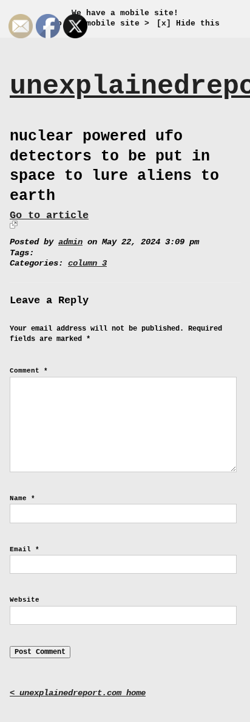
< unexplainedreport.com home (78, 693)
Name (22, 498)
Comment (29, 370)
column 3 (87, 263)
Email (24, 549)
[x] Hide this (188, 23)
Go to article (49, 215)
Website (24, 599)
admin (70, 242)
